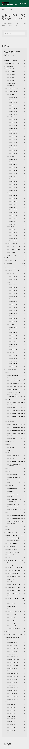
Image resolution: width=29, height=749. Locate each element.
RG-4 (8, 471)
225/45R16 (14, 105)
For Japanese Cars (14, 494)
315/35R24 (14, 361)
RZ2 (8, 372)
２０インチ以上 (13, 626)
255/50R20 (14, 293)
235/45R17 (14, 210)
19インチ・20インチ (14, 255)
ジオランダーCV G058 (13, 587)
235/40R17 (14, 198)
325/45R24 (14, 364)
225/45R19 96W (13, 690)
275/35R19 (14, 170)
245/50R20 (14, 318)
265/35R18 (14, 153)
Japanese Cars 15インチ (15, 380)
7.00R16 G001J (13, 609)
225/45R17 (14, 215)
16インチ (11, 77)
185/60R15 (12, 710)
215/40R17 (14, 212)
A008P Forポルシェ (12, 555)
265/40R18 (14, 119)
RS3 (8, 512)
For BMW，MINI (14, 375)
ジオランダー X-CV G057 (14, 568)
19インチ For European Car (16, 430)
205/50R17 (14, 204)
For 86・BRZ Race (14, 507)
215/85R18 (12, 606)
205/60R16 (12, 721)
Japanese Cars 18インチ (15, 389)
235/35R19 (14, 165)
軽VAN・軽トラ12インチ (13, 63)
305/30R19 (14, 181)
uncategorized (9, 66)
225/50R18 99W (13, 696)
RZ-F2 (8, 529)
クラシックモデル (10, 546)
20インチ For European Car (16, 424)
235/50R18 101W (13, 665)
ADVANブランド (10, 69)
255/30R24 (14, 355)
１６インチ (12, 617)
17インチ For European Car (16, 410)
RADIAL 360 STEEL (13, 552)
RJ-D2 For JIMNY (14, 504)
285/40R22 (14, 347)
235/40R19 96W (13, 648)
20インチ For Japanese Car (16, 433)
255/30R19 (14, 179)
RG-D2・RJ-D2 (11, 485)
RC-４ (8, 468)
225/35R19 (14, 173)
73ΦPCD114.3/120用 (14, 540)
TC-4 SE (9, 419)
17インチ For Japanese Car (16, 416)
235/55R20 (14, 313)
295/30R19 (14, 176)
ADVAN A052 (11, 72)
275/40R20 (14, 302)
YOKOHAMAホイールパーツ (13, 532)
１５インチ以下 (13, 614)
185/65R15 (12, 713)
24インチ (11, 352)
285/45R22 (14, 349)
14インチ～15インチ (14, 584)
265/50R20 (14, 299)
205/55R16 (14, 102)
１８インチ (12, 623)
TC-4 (8, 399)
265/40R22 (14, 338)
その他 (7, 631)
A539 (8, 557)
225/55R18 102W (13, 640)
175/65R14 (12, 727)
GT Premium (10, 441)
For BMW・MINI (13, 488)
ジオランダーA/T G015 (13, 573)
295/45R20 (14, 285)
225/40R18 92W (13, 662)
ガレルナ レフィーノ (13, 260)
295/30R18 (14, 131)
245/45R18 (14, 125)
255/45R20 (14, 290)
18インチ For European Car (16, 405)
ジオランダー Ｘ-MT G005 (14, 570)
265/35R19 (14, 162)
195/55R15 (14, 241)
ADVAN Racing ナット (12, 543)
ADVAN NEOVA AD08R (12, 91)
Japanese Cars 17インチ (15, 386)
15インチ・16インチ (14, 246)
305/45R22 (14, 333)
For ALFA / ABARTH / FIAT (15, 509)
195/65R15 (12, 724)
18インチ (11, 80)
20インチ (11, 282)
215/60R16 (12, 705)
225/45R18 (14, 142)
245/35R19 (14, 184)
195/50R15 (14, 238)
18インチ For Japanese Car (16, 408)
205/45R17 (14, 196)
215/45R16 (14, 108)
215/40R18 (14, 139)
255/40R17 (14, 218)
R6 (8, 453)
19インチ (11, 156)
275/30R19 (14, 167)
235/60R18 (14, 279)
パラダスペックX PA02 (13, 271)
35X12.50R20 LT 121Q (16, 628)
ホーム (4, 9)
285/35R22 (14, 344)
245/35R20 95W (13, 679)
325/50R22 (14, 341)
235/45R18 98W (13, 657)
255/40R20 (14, 287)
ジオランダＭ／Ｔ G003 (14, 611)
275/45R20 (14, 307)
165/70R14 (12, 707)
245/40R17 (14, 224)
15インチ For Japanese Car (16, 413)
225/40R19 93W (13, 668)
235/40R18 (14, 122)
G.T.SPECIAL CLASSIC (12, 549)
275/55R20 (14, 310)
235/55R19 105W (13, 676)
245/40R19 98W (13, 643)
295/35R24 (14, 366)
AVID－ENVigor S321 (13, 637)
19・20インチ (13, 74)
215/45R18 (14, 148)
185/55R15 (14, 235)
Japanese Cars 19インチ (15, 392)
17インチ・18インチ (14, 249)
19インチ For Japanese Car (16, 436)
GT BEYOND (10, 422)
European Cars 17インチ (15, 477)
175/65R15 (12, 730)
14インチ (11, 447)
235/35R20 (14, 304)
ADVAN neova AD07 (13, 88)
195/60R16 (12, 719)
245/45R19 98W (13, 654)
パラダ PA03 (11, 268)
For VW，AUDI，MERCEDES (16, 378)
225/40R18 (14, 134)
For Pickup (12, 497)
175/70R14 (12, 733)
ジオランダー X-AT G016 (14, 565)
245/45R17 (14, 207)
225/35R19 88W (13, 651)
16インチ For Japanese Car (16, 402)
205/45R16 (14, 114)
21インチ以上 (13, 252)
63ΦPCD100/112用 (14, 538)
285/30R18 (14, 128)
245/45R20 (14, 316)
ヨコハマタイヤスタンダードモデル (15, 634)
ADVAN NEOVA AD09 (12, 243)
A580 (8, 702)
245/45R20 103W (14, 659)
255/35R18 (14, 136)
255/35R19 (14, 187)
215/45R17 (14, 221)
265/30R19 (14, 190)
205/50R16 (14, 100)
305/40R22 (14, 330)
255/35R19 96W (13, 682)
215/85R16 (12, 603)
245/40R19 (14, 159)
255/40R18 (14, 145)
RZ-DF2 (9, 526)
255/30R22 (14, 327)
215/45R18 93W (13, 693)
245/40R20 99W (13, 645)
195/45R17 (14, 201)
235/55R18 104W (13, 671)
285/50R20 (14, 321)
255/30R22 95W (13, 674)
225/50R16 (14, 111)
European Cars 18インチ (15, 483)
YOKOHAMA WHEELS (11, 369)
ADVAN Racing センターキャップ (15, 535)
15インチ (11, 227)
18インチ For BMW (14, 455)
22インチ (11, 324)
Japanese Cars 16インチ (15, 383)
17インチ (11, 86)
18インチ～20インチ (14, 576)
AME (7, 258)
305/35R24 (14, 358)
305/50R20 (14, 296)
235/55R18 (14, 276)
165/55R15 (14, 232)
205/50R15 (14, 229)
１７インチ (12, 620)
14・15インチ (13, 83)
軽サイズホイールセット (12, 60)
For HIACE (11, 491)
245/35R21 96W (13, 688)
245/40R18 (14, 150)
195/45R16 (14, 97)
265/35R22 (14, 335)
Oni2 (8, 444)
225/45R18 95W (13, 685)
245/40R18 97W (13, 699)
